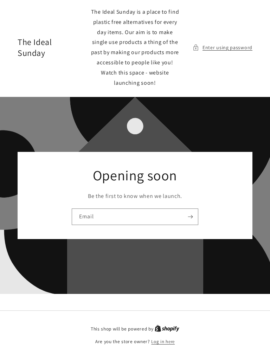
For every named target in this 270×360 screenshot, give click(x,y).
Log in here (163, 342)
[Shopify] (167, 329)
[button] (222, 47)
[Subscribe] (190, 216)
